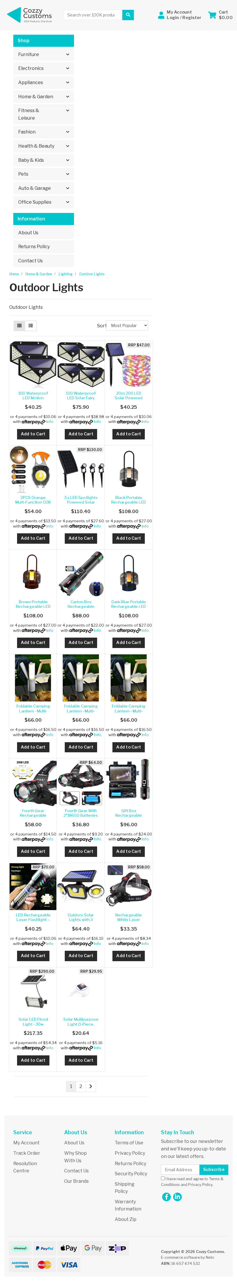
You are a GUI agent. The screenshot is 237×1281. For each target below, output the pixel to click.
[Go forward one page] (91, 1086)
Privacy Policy (130, 1153)
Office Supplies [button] (34, 202)
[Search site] (128, 15)
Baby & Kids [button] (31, 160)
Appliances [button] (30, 82)
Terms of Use (129, 1143)
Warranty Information (128, 1205)
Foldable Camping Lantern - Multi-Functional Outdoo (33, 711)
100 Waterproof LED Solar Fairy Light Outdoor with (81, 398)
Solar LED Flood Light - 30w (33, 1021)
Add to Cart (33, 434)
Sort (101, 325)
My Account (26, 1143)
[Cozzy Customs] (29, 14)
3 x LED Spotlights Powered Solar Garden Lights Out (81, 502)
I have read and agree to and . (192, 1182)
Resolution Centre (25, 1167)
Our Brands (76, 1181)
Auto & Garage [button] (34, 188)
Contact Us (30, 260)
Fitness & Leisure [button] (28, 114)
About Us (28, 232)
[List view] (30, 326)
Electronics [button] (31, 68)
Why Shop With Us (75, 1156)
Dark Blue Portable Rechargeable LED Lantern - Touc (128, 606)
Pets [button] (23, 174)
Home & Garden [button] (35, 96)
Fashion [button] (27, 132)
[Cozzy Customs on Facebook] (166, 1197)
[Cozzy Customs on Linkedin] (177, 1197)
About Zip (125, 1219)
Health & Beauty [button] (36, 146)
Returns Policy (34, 246)
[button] (179, 15)
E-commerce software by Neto (187, 1257)
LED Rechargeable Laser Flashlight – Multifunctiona (33, 920)
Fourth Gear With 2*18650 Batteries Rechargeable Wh (81, 815)
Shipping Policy (124, 1187)
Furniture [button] (28, 54)
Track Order (26, 1153)
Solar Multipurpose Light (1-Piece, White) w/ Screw (81, 1024)
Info (49, 421)
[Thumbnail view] (19, 326)
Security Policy (131, 1173)
